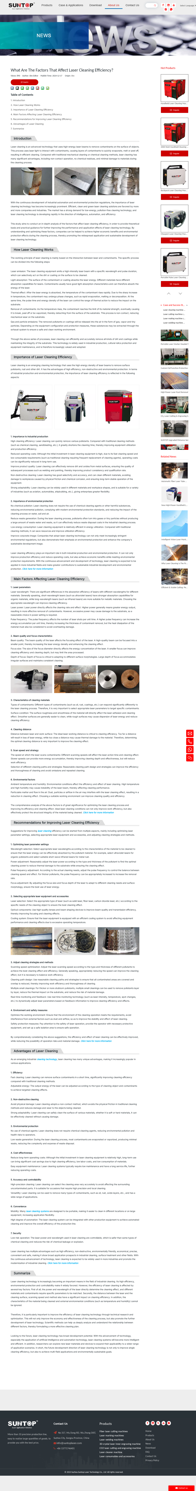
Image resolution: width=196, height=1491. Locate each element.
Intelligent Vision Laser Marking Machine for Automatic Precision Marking (174, 540)
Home (148, 1431)
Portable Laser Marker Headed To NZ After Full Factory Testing (178, 334)
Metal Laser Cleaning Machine (174, 277)
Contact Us (150, 1456)
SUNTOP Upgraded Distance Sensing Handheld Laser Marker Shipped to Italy (178, 430)
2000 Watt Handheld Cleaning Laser (174, 103)
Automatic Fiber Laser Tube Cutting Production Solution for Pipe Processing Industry (174, 481)
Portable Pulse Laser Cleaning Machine (174, 234)
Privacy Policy (152, 1460)
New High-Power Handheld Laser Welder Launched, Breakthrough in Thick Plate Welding (174, 505)
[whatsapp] (171, 9)
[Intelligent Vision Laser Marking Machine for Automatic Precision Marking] (174, 523)
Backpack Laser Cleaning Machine (174, 147)
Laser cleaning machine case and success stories (175, 310)
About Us (149, 1439)
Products (149, 1435)
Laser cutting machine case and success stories (175, 314)
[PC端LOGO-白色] (23, 1424)
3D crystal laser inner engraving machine (120, 1444)
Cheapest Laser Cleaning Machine (174, 190)
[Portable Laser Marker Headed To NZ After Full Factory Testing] (174, 331)
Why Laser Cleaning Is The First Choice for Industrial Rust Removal (174, 563)
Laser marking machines (112, 1435)
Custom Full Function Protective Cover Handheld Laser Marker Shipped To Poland (178, 358)
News (148, 1444)
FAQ (147, 1452)
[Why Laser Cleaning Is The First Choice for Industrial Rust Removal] (174, 553)
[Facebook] (163, 5)
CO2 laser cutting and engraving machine (120, 1448)
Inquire (176, 110)
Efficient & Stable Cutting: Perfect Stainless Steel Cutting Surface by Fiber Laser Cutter (174, 587)
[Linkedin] (168, 5)
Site (72, 76)
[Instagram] (166, 9)
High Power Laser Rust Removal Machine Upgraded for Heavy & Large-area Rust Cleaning (178, 383)
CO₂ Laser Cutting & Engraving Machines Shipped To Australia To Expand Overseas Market (178, 406)
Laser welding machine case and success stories (175, 323)
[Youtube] (174, 5)
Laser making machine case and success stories (175, 318)
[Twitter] (158, 1423)
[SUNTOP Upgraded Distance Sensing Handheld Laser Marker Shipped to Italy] (174, 427)
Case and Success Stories (175, 305)
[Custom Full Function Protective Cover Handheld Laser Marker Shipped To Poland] (174, 355)
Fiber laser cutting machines (114, 1431)
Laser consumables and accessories (117, 1456)
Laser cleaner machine (111, 1452)
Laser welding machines (111, 1440)
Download (150, 1448)
